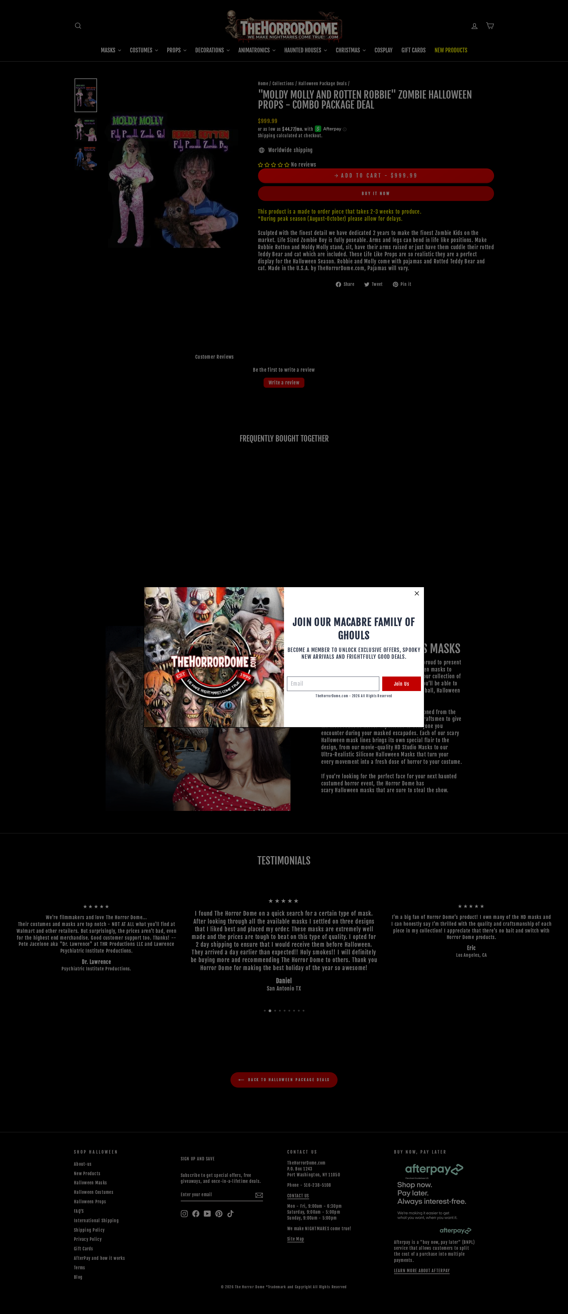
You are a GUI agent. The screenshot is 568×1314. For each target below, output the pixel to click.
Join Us (401, 684)
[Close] (417, 593)
